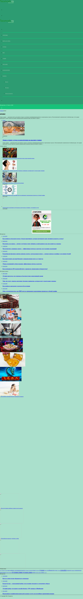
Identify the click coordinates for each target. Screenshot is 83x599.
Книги (6, 81)
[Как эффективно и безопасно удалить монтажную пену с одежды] (9, 507)
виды (1, 570)
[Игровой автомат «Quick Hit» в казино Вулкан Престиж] (11, 522)
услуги (45, 572)
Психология (6, 70)
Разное (4, 76)
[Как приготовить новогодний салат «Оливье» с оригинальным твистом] (11, 351)
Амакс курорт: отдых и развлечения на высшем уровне (22, 140)
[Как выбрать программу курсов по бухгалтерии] (10, 181)
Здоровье (5, 35)
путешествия (27, 572)
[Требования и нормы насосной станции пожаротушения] (10, 537)
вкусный (6, 570)
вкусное (3, 570)
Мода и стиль (6, 41)
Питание (5, 64)
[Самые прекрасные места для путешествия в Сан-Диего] (12, 567)
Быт (4, 52)
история (30, 570)
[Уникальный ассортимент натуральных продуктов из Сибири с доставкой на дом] (10, 206)
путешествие (17, 572)
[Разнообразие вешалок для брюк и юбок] (9, 538)
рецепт (34, 572)
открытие (69, 570)
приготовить (3, 572)
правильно (73, 570)
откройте (63, 570)
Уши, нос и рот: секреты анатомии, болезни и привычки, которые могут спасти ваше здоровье (23, 170)
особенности (50, 570)
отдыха (59, 570)
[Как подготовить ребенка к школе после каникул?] (11, 508)
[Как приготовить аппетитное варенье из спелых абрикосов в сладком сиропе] (12, 366)
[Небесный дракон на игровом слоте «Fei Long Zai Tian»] (10, 380)
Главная (2, 110)
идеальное (27, 570)
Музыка (7, 87)
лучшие (41, 570)
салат (37, 572)
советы (42, 572)
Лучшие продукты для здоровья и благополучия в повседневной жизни (18, 158)
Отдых (4, 46)
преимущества (78, 570)
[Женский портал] (7, 2)
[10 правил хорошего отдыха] (9, 395)
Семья (4, 58)
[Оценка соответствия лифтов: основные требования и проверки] (10, 337)
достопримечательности (20, 570)
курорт (34, 570)
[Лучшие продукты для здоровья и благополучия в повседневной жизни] (10, 157)
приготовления (9, 572)
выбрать (12, 570)
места (45, 570)
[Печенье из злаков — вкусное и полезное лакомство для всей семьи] (9, 553)
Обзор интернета (9, 93)
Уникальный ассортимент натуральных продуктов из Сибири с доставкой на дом (21, 207)
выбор (9, 570)
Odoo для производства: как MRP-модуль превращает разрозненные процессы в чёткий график (24, 195)
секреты (39, 572)
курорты (37, 570)
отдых (56, 570)
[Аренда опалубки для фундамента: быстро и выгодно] (9, 308)
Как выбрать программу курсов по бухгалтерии (13, 183)
